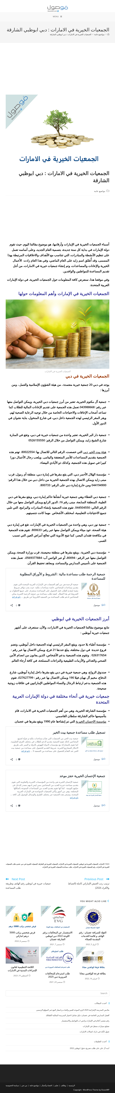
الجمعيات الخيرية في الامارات (68, 864)
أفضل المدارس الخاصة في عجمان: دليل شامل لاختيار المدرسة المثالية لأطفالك (77, 1015)
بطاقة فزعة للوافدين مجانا (93, 973)
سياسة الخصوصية (12, 1085)
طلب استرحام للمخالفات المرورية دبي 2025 (57, 975)
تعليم (56, 1085)
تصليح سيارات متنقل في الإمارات (96, 1026)
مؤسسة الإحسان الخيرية (91, 721)
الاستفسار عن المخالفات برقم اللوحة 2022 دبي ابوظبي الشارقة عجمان (57, 936)
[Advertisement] (57, 72)
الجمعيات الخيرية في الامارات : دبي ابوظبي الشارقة (70, 34)
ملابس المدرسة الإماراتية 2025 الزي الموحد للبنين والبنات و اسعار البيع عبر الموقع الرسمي (72, 1010)
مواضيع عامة (99, 191)
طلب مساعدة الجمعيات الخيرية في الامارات (57, 867)
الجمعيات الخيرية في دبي (29, 864)
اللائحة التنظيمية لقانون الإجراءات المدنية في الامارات (22, 968)
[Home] (108, 34)
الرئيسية (72, 1085)
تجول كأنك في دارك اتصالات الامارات (94, 1031)
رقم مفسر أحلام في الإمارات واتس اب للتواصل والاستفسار (85, 1020)
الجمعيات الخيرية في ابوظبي (88, 864)
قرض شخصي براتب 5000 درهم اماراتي (22, 934)
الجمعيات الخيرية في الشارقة (48, 864)
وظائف (63, 1085)
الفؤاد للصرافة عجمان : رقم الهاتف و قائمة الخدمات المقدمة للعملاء (92, 936)
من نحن (24, 1085)
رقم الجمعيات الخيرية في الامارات (84, 867)
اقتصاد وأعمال (46, 1085)
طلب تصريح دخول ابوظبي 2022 (82, 1048)
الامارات (101, 864)
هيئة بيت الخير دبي (94, 452)
